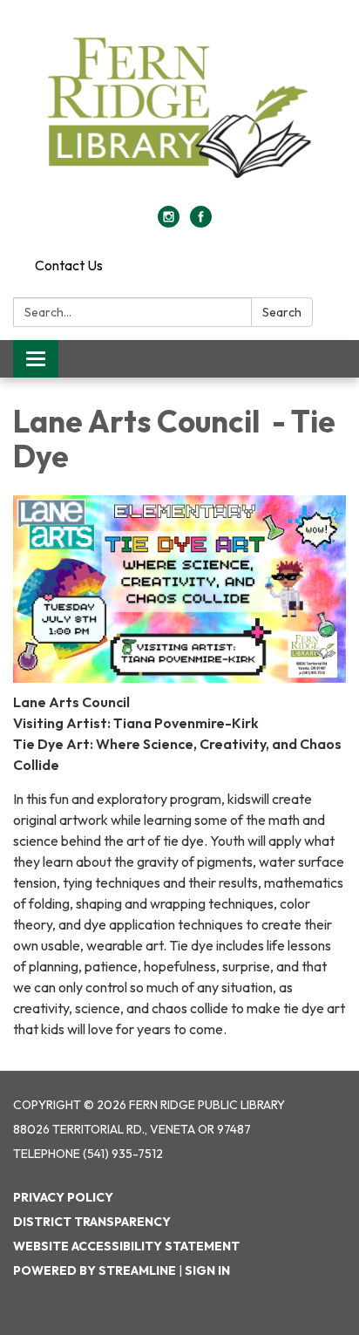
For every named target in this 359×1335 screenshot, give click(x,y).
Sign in (207, 1270)
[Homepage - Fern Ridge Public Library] (179, 111)
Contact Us (69, 265)
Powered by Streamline (94, 1270)
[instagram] (169, 222)
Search (281, 312)
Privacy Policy (63, 1197)
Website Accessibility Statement (126, 1246)
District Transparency (92, 1221)
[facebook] (201, 222)
